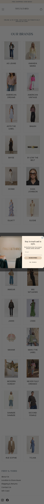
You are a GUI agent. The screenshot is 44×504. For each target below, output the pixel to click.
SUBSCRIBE (33, 257)
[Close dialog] (42, 237)
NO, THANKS (33, 262)
